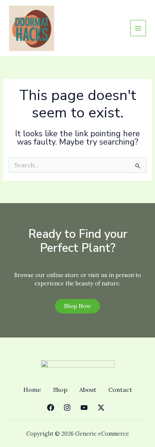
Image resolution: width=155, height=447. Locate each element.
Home (32, 390)
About (87, 390)
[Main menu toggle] (138, 28)
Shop (60, 390)
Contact (120, 390)
